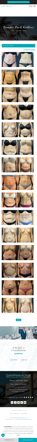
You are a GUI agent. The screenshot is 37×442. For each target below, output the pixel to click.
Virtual (25, 360)
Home (12, 30)
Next (18, 320)
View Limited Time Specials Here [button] (18, 2)
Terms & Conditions (14, 413)
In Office (14, 360)
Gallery (19, 30)
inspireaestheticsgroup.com (23, 419)
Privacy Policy (24, 413)
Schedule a (18, 348)
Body (25, 30)
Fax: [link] (18, 384)
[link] (18, 397)
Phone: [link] (18, 380)
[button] (3, 435)
